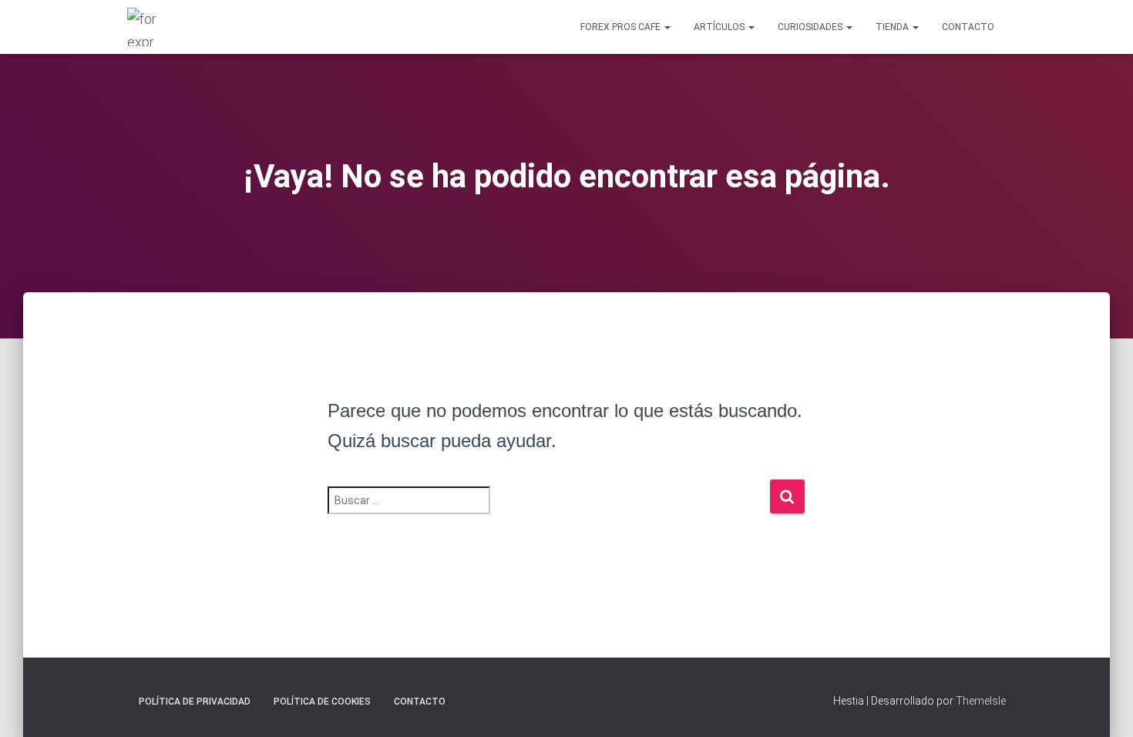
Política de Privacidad (194, 701)
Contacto (968, 27)
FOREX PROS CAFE (621, 27)
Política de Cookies (322, 701)
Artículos (720, 27)
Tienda (893, 27)
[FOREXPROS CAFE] (144, 27)
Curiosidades (811, 27)
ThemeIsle (981, 701)
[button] (667, 27)
